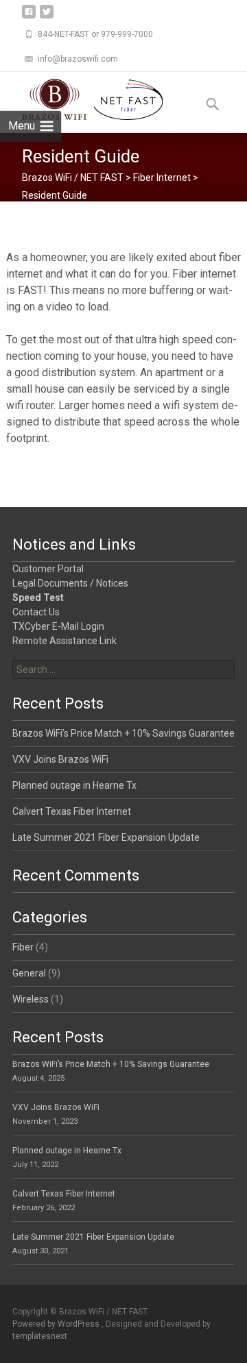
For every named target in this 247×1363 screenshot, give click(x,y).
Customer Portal (48, 568)
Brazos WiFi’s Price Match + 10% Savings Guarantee (123, 733)
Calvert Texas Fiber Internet (71, 811)
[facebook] (29, 16)
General (29, 973)
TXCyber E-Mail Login (58, 626)
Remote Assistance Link (64, 640)
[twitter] (47, 16)
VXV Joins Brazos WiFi (60, 759)
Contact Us (36, 611)
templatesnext (39, 1336)
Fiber (23, 947)
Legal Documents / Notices (70, 583)
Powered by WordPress (57, 1324)
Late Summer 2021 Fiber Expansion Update (106, 837)
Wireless (30, 999)
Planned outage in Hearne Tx (74, 785)
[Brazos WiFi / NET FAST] (81, 99)
